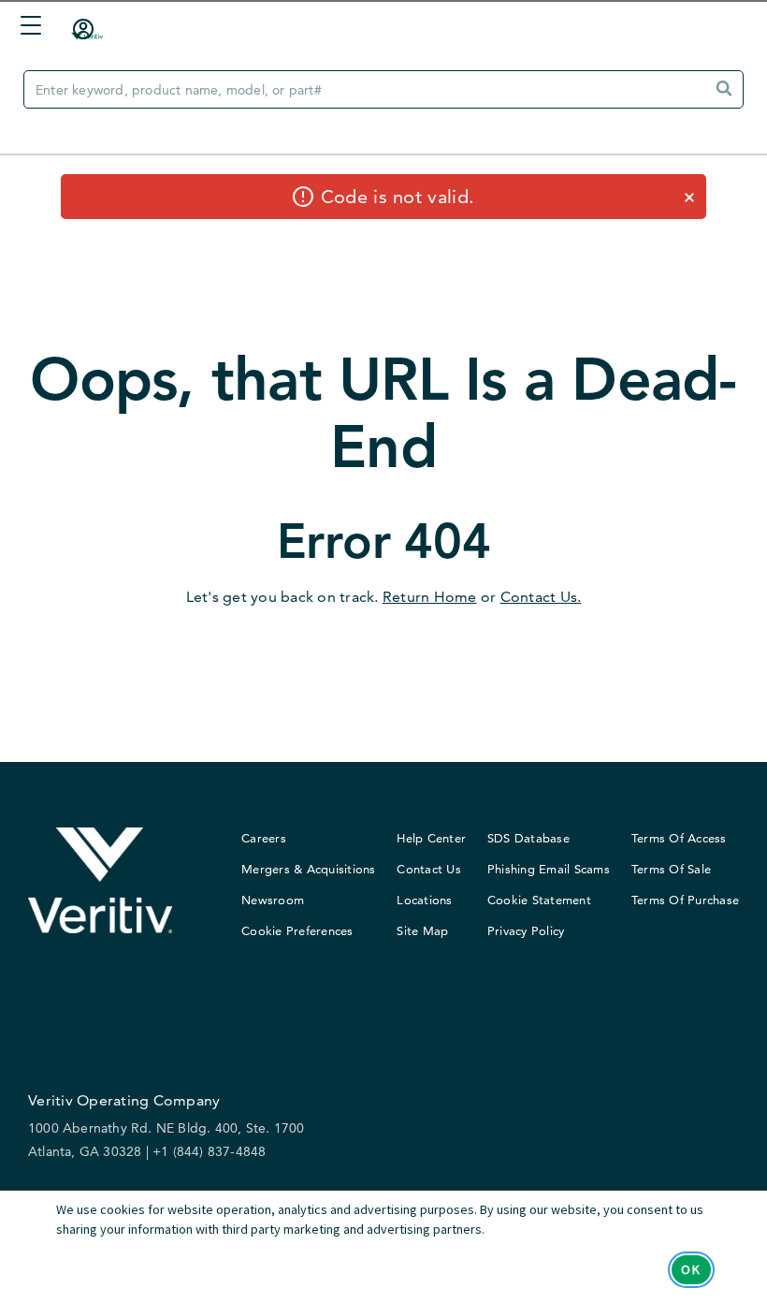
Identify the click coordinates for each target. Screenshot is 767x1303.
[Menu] (26, 27)
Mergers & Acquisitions (308, 868)
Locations (424, 899)
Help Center (431, 837)
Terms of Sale (671, 868)
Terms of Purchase (685, 899)
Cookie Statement (539, 899)
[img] (721, 91)
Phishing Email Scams (548, 868)
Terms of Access (679, 837)
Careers (263, 837)
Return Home (430, 597)
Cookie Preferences (297, 930)
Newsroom (272, 899)
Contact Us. (541, 597)
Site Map (422, 930)
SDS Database (528, 837)
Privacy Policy (526, 930)
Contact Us (429, 868)
